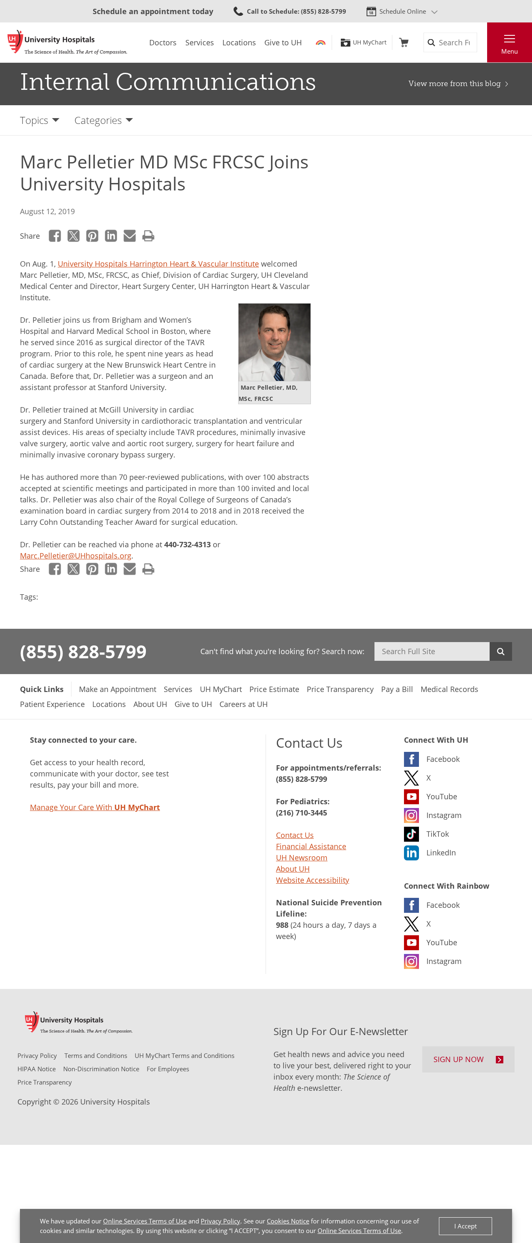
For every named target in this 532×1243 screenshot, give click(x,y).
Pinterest (92, 236)
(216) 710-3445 (301, 813)
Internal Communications (168, 82)
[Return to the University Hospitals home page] (67, 42)
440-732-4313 (187, 544)
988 (282, 925)
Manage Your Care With (95, 807)
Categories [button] (98, 120)
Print (149, 236)
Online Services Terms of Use (145, 1221)
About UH (293, 869)
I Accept (465, 1226)
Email (130, 236)
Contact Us (295, 835)
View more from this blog (455, 83)
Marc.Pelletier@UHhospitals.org (75, 556)
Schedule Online (402, 11)
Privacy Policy (220, 1221)
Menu (509, 51)
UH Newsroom (302, 857)
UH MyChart (370, 42)
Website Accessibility (312, 880)
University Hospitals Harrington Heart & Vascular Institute (158, 264)
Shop (403, 42)
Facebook (55, 236)
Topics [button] (34, 120)
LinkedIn (111, 236)
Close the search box (482, 42)
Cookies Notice (288, 1221)
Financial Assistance (311, 846)
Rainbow (320, 42)
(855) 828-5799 (83, 651)
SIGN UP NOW (458, 1059)
